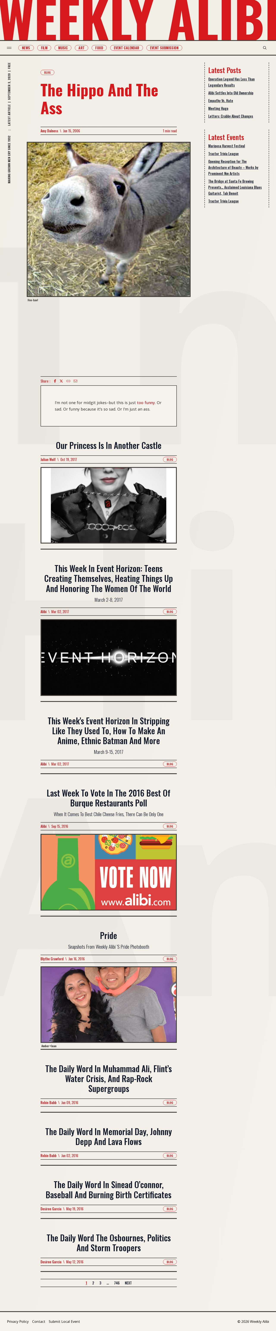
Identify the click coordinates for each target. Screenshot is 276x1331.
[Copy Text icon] (68, 381)
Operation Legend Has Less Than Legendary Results (231, 82)
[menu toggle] (9, 47)
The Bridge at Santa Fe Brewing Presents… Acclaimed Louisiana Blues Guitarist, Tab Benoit (235, 187)
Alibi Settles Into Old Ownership (230, 92)
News (26, 47)
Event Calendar (126, 47)
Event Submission (164, 47)
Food (99, 47)
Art (81, 47)
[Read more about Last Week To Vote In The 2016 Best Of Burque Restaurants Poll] (109, 875)
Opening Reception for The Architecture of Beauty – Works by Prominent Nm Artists (233, 167)
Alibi (44, 611)
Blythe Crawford (52, 958)
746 (117, 1283)
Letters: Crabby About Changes (230, 116)
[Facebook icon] (55, 381)
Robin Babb (48, 1102)
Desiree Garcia (51, 1208)
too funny (146, 402)
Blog (47, 72)
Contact (38, 1321)
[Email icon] (75, 381)
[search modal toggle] (264, 47)
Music (63, 47)
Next (128, 1283)
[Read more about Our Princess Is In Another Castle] (109, 508)
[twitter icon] (61, 381)
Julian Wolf (48, 459)
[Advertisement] (109, 339)
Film (44, 47)
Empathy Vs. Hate (220, 100)
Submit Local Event (64, 1321)
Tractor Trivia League (223, 153)
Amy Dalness (49, 130)
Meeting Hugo (218, 108)
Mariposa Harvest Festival (226, 145)
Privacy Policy (18, 1321)
